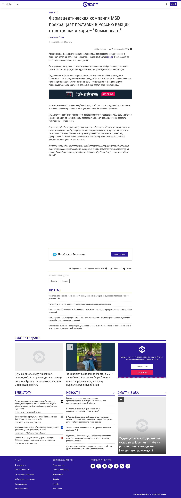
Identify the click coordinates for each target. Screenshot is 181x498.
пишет (110, 57)
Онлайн (56, 479)
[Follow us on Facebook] (92, 466)
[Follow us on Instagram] (110, 466)
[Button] (100, 49)
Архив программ (21, 488)
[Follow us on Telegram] (116, 466)
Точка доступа (59, 465)
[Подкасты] (127, 466)
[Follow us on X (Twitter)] (98, 466)
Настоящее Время (56, 37)
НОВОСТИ (73, 393)
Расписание (57, 488)
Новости (53, 12)
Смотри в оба (128, 393)
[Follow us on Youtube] (104, 466)
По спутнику (58, 474)
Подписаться (119, 254)
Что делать (108, 94)
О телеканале (20, 465)
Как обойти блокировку (24, 474)
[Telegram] (166, 4)
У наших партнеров (60, 470)
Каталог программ (22, 470)
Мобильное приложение (25, 479)
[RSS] (122, 466)
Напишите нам (21, 484)
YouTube (56, 484)
